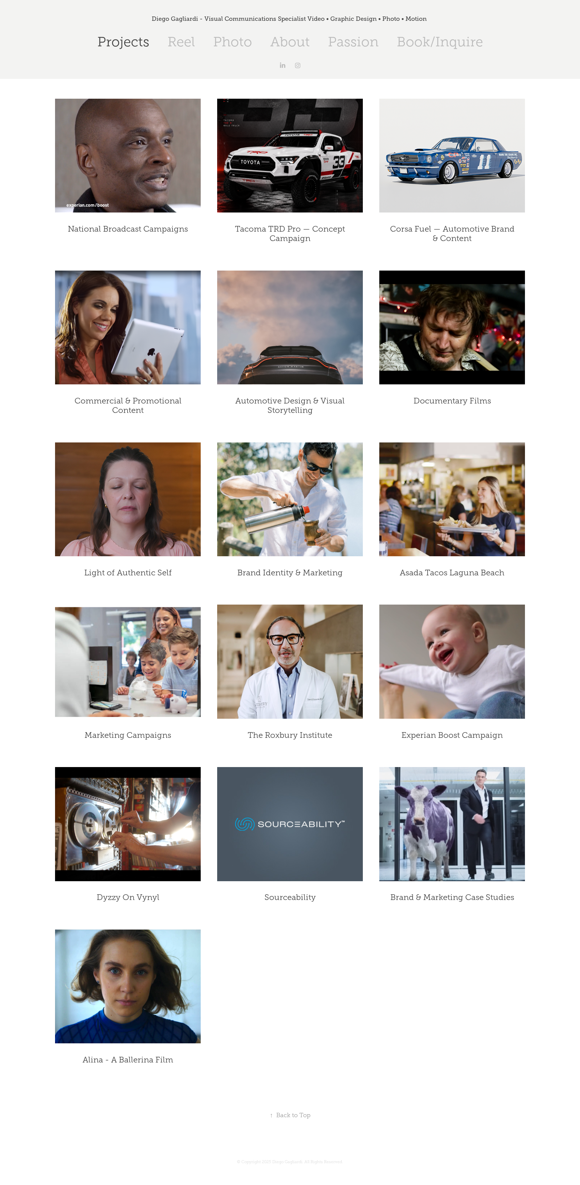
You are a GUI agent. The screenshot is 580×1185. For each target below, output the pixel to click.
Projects (123, 41)
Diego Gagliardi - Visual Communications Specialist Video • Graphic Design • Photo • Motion (290, 18)
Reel (181, 41)
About (290, 41)
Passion (353, 41)
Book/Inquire (440, 41)
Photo (232, 41)
